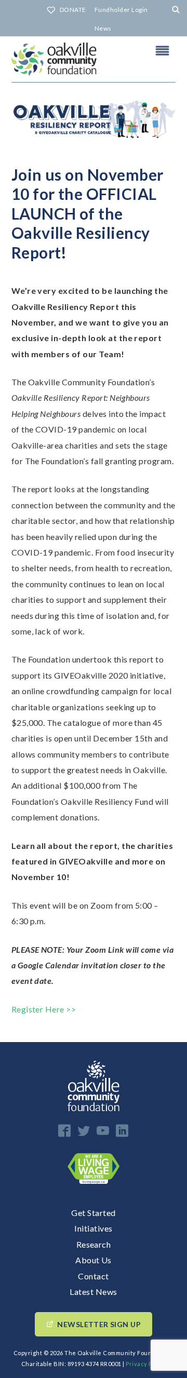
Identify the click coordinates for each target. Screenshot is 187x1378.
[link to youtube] (103, 1130)
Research (93, 1244)
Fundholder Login (121, 9)
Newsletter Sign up (99, 1324)
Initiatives (93, 1228)
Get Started (93, 1213)
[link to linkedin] (122, 1130)
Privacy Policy (146, 1363)
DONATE (73, 9)
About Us (93, 1260)
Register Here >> (43, 1009)
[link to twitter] (83, 1130)
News (103, 28)
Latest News (93, 1291)
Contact (93, 1276)
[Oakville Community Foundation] (93, 59)
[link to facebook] (64, 1130)
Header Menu (162, 50)
